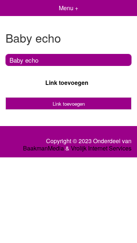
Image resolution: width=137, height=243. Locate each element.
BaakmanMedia (43, 148)
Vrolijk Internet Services (101, 148)
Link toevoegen (66, 82)
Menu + (68, 8)
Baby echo (23, 59)
